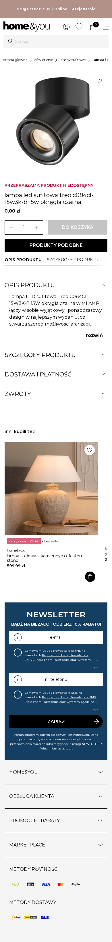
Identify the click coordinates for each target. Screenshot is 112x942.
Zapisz (56, 721)
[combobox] (56, 41)
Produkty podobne (56, 245)
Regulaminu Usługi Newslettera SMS (69, 697)
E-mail (56, 637)
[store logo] (26, 26)
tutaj (68, 748)
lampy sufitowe (73, 59)
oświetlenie (43, 59)
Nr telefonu (56, 679)
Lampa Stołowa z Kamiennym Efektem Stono (45, 558)
